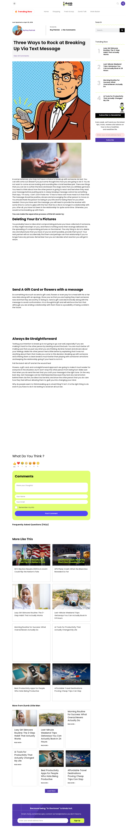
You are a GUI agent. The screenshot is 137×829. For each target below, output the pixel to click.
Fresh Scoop (69, 11)
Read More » (18, 742)
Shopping (56, 11)
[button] (14, 464)
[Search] (122, 30)
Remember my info (26, 507)
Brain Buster (95, 11)
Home (46, 11)
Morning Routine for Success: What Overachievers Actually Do (77, 716)
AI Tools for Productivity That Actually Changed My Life (24, 756)
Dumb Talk (82, 11)
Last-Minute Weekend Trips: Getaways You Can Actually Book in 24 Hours (70, 615)
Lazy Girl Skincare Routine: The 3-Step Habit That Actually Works (24, 734)
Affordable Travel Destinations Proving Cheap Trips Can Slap (77, 775)
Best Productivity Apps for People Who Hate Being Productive (50, 775)
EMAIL (97, 132)
